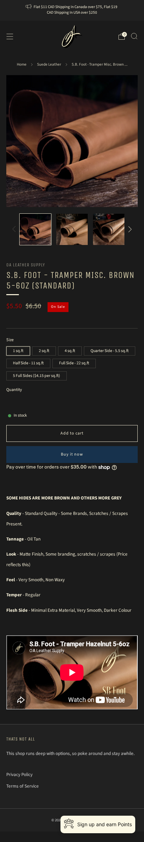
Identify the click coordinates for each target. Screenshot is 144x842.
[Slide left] (15, 229)
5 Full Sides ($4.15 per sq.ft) (36, 376)
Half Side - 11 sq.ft (28, 363)
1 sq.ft (18, 351)
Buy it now (72, 454)
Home (22, 64)
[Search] (134, 36)
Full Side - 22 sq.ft (74, 363)
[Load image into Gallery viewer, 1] (35, 229)
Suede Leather (49, 64)
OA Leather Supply (25, 264)
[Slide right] (129, 229)
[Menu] (9, 36)
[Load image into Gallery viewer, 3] (109, 229)
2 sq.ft (44, 351)
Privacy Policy (19, 774)
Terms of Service (22, 786)
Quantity (14, 390)
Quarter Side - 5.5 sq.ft (110, 351)
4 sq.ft (70, 351)
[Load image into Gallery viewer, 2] (72, 229)
